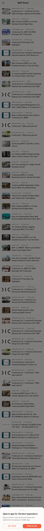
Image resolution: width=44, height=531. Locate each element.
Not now (12, 526)
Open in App (32, 526)
